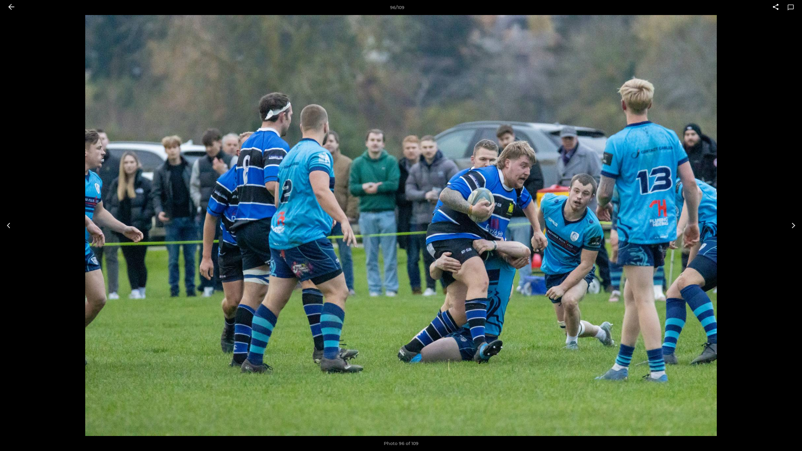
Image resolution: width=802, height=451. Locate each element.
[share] (775, 7)
